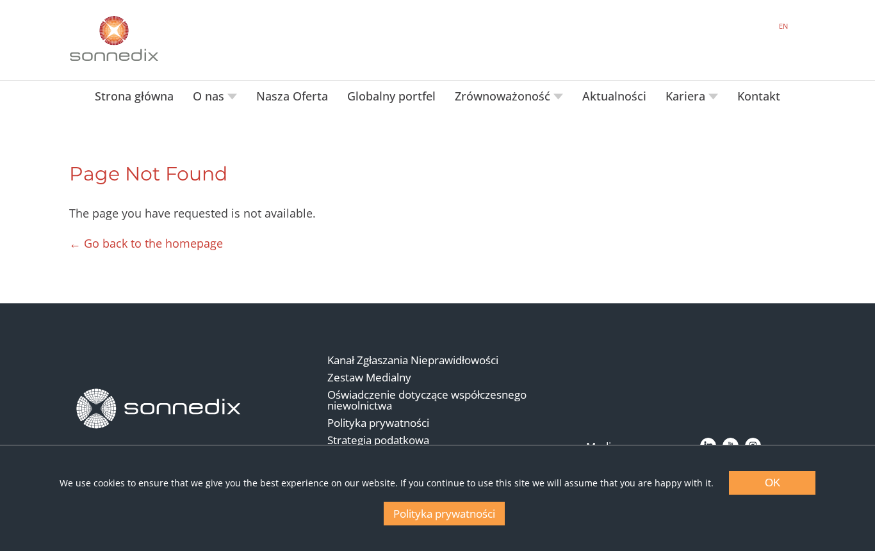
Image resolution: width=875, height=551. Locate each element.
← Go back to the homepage (146, 243)
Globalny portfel (391, 96)
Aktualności (614, 96)
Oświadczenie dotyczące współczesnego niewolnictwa (427, 400)
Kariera (687, 96)
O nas (210, 96)
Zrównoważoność (504, 96)
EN (783, 26)
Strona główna (134, 96)
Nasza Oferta (292, 96)
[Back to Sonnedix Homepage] (114, 38)
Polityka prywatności (378, 422)
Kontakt (758, 96)
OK (772, 483)
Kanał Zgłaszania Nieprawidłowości (412, 360)
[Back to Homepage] (159, 409)
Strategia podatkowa (378, 440)
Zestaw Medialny (369, 377)
